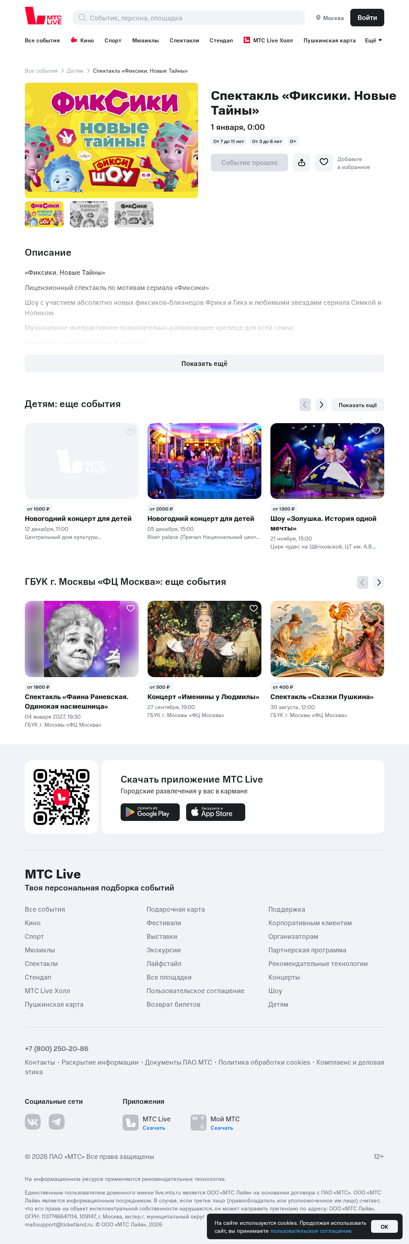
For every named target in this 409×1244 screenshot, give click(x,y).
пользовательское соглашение (311, 1230)
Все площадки (169, 976)
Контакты (40, 1062)
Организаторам (293, 935)
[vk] (33, 1122)
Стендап (221, 40)
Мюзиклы (145, 40)
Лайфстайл (164, 963)
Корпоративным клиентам (310, 922)
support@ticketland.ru (64, 1224)
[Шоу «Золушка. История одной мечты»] (327, 461)
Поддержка (286, 908)
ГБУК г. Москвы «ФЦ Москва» (63, 724)
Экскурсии (164, 949)
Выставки (162, 935)
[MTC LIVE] (43, 15)
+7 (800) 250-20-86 (57, 1048)
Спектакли (184, 40)
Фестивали (164, 922)
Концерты (284, 976)
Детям (75, 70)
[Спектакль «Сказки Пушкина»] (327, 639)
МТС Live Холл (273, 40)
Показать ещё (204, 363)
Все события (42, 40)
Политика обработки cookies (264, 1062)
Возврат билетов (174, 1003)
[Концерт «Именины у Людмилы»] (204, 639)
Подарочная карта (176, 908)
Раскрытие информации (100, 1062)
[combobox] (197, 17)
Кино (87, 40)
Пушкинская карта (330, 40)
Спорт (113, 40)
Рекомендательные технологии (318, 963)
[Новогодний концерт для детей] (82, 461)
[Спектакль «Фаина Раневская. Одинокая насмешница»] (82, 639)
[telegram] (57, 1122)
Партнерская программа (307, 949)
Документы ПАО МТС (178, 1062)
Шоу (275, 990)
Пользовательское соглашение (195, 990)
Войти (367, 17)
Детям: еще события (73, 403)
